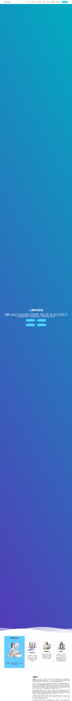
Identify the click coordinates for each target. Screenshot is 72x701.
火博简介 (28, 1)
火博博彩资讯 (58, 1)
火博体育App (42, 324)
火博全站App (30, 324)
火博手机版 (30, 320)
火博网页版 (41, 320)
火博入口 (65, 2)
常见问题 (47, 1)
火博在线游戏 (52, 1)
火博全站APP (33, 1)
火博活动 (43, 1)
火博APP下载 (39, 1)
